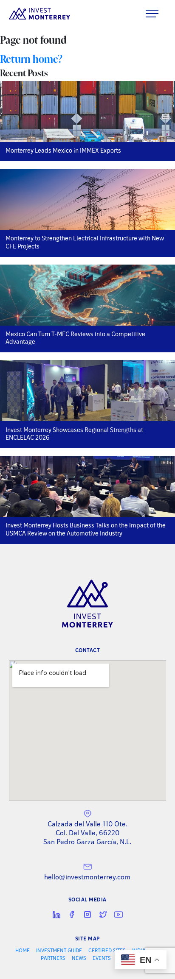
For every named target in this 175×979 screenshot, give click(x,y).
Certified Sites (107, 951)
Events (102, 958)
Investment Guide (59, 951)
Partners (53, 958)
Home (22, 951)
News (79, 958)
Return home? (31, 59)
